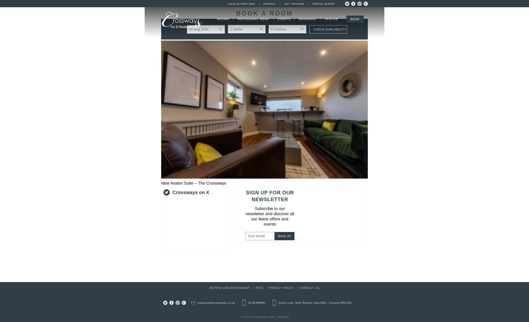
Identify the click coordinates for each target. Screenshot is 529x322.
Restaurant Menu (253, 19)
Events (284, 19)
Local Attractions (241, 4)
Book (355, 19)
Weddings (307, 19)
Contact (269, 4)
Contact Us (309, 288)
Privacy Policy (282, 288)
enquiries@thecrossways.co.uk (216, 302)
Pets (260, 288)
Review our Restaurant (230, 288)
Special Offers (324, 4)
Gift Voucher (294, 4)
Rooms (223, 19)
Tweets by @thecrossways (185, 201)
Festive (331, 19)
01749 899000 (256, 302)
